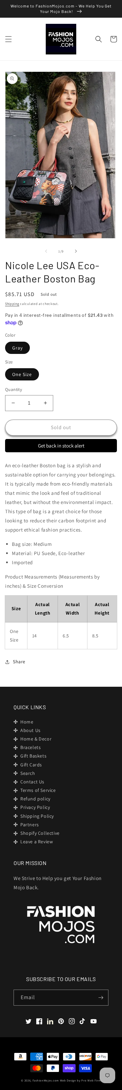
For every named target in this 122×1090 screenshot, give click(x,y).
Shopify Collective (40, 833)
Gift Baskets (33, 756)
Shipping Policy (37, 816)
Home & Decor (36, 739)
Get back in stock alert (61, 445)
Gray (17, 348)
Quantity (13, 389)
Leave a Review (36, 842)
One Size (22, 374)
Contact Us (32, 782)
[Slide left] (46, 251)
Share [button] (19, 661)
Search (27, 773)
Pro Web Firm (91, 1080)
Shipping (12, 304)
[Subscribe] (100, 998)
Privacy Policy (35, 807)
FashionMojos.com (46, 1080)
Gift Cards (31, 765)
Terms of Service (38, 790)
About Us (30, 730)
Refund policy (35, 799)
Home (26, 722)
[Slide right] (75, 251)
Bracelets (30, 747)
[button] (8, 39)
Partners (29, 824)
